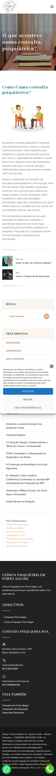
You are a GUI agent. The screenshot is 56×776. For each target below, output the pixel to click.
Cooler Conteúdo (42, 767)
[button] (51, 366)
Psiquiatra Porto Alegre (17, 542)
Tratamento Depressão (17, 524)
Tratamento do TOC (15, 535)
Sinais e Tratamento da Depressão (32, 276)
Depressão (13, 351)
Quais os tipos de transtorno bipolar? (33, 263)
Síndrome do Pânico (16, 531)
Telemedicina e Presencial (15, 681)
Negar (28, 399)
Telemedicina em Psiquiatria (19, 539)
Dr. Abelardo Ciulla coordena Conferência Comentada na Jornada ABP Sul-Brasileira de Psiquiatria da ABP (28, 479)
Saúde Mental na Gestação (20, 501)
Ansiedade (13, 342)
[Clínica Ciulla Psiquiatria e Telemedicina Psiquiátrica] (9, 6)
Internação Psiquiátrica (17, 546)
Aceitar (28, 391)
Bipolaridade (15, 359)
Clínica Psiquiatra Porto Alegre (19, 622)
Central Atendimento (12, 665)
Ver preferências (28, 407)
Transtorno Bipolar (16, 435)
